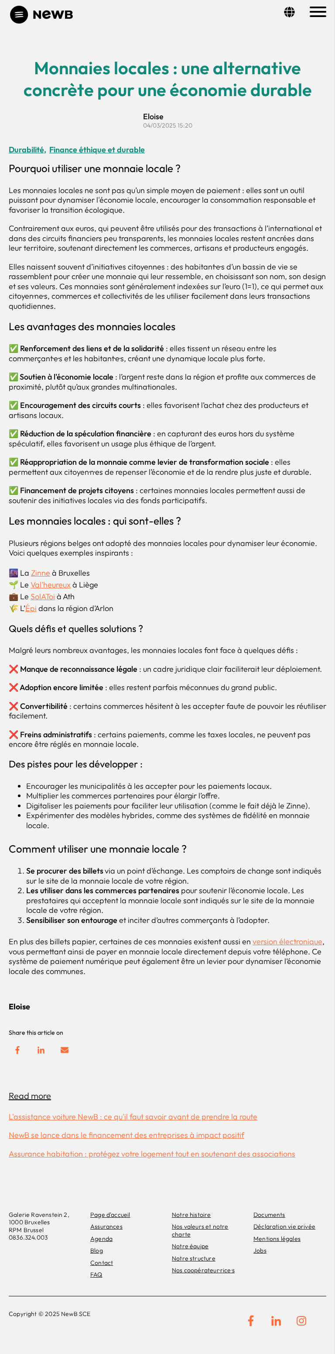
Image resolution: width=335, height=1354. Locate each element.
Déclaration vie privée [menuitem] (284, 1226)
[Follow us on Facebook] (250, 1320)
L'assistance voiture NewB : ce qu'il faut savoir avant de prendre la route (133, 1117)
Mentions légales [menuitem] (277, 1239)
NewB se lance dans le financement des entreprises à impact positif (126, 1135)
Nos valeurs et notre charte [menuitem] (200, 1230)
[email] (64, 1050)
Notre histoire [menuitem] (191, 1215)
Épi (31, 608)
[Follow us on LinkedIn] (276, 1320)
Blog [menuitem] (96, 1250)
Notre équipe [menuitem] (190, 1246)
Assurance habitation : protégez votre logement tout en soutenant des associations (152, 1154)
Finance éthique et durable (97, 150)
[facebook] (17, 1050)
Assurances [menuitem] (106, 1226)
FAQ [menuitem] (96, 1274)
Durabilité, (27, 150)
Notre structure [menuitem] (193, 1258)
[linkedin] (41, 1050)
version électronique (287, 941)
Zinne (40, 573)
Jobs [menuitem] (260, 1250)
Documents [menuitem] (269, 1215)
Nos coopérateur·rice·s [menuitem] (203, 1270)
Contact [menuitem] (101, 1263)
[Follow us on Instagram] (301, 1320)
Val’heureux (51, 585)
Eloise (153, 116)
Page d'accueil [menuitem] (110, 1215)
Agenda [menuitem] (101, 1239)
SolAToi (43, 596)
